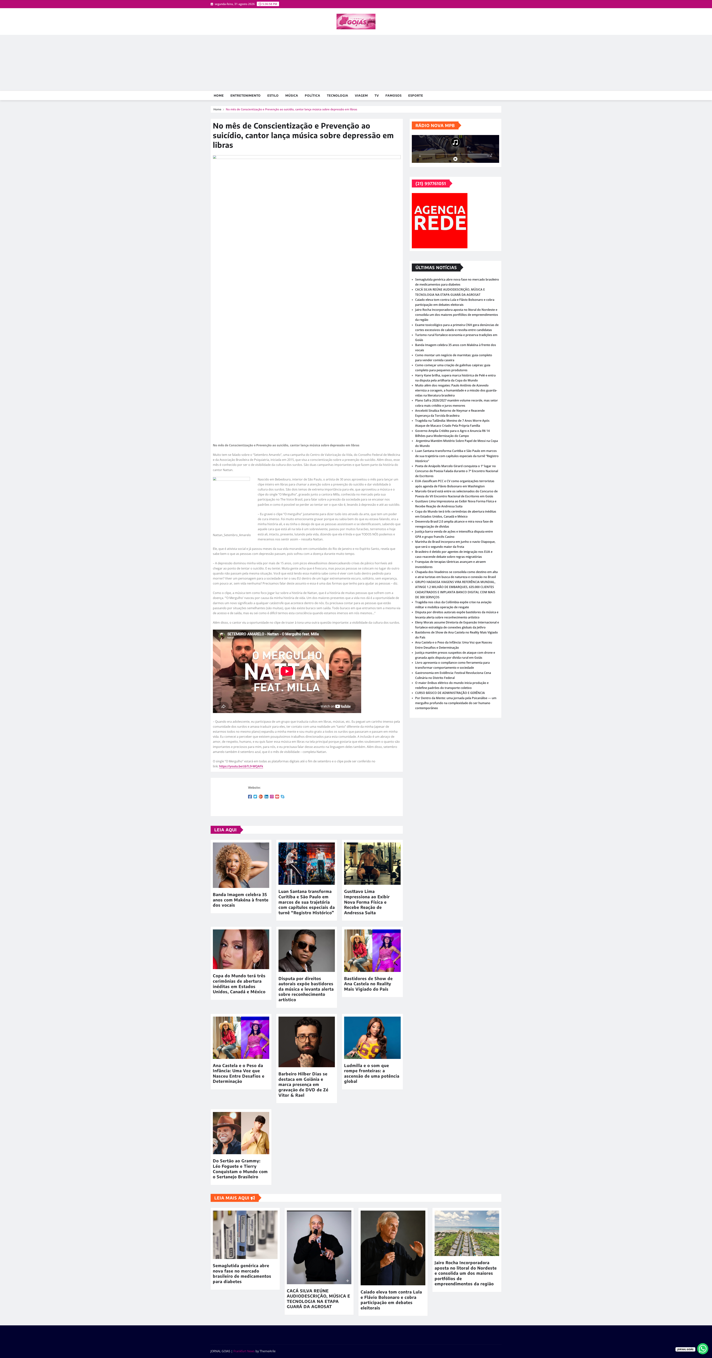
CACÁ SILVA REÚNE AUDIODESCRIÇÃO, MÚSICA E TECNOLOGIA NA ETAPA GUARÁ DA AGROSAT (318, 1298)
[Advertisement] (356, 63)
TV (377, 95)
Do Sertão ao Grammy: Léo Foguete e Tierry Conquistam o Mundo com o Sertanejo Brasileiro (240, 1168)
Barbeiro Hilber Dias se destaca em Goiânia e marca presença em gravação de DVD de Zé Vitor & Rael (303, 1084)
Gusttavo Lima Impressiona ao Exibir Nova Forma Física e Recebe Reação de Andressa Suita (367, 902)
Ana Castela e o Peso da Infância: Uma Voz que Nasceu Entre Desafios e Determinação (238, 1073)
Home (219, 95)
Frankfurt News (244, 1351)
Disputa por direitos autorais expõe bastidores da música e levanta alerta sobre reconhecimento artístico (306, 989)
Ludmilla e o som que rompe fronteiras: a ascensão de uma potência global (371, 1073)
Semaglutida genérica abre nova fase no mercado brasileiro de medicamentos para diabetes (242, 1273)
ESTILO (273, 95)
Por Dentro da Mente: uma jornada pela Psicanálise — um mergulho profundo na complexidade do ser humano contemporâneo (455, 703)
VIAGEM (361, 95)
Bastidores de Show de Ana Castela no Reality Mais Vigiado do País (368, 984)
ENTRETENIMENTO (245, 95)
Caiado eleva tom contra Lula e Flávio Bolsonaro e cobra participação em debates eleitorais (391, 1299)
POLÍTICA (312, 95)
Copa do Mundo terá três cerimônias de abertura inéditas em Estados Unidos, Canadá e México (239, 983)
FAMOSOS (393, 95)
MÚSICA (291, 95)
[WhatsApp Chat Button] (702, 1348)
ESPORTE (415, 95)
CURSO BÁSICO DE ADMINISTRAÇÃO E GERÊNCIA (450, 693)
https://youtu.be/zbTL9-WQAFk (241, 766)
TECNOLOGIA (337, 95)
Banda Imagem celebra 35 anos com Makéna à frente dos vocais (240, 900)
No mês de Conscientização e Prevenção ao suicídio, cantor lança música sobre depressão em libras (291, 109)
